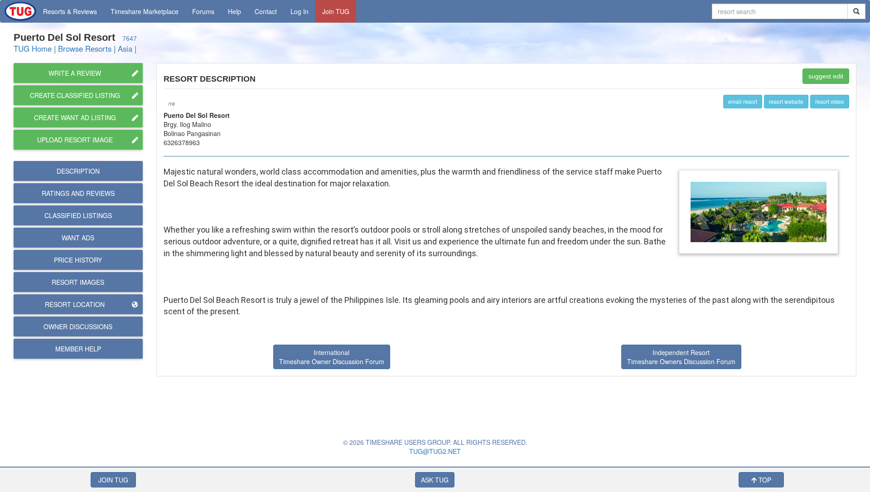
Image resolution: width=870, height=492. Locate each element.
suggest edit (825, 76)
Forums (203, 11)
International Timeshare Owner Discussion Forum (331, 357)
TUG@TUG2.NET (435, 451)
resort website (786, 101)
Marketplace (145, 11)
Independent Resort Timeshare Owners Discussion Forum (681, 357)
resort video (829, 101)
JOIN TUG (113, 479)
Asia (125, 48)
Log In (299, 11)
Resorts (70, 11)
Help (234, 11)
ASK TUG (435, 479)
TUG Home (33, 48)
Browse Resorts (84, 48)
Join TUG (335, 11)
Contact (266, 11)
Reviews (78, 193)
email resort (742, 101)
